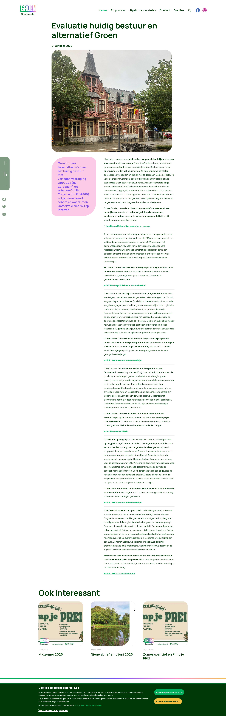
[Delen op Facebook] (4, 199)
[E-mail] (4, 214)
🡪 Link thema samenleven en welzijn (123, 360)
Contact (165, 10)
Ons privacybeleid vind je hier (88, 705)
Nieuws (103, 10)
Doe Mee (179, 10)
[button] (190, 10)
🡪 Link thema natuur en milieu (119, 573)
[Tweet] (4, 207)
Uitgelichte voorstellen (142, 10)
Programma (118, 10)
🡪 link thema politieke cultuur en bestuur (125, 285)
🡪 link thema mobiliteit (116, 431)
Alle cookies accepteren (168, 692)
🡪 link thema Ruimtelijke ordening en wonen (127, 226)
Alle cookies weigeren (167, 701)
